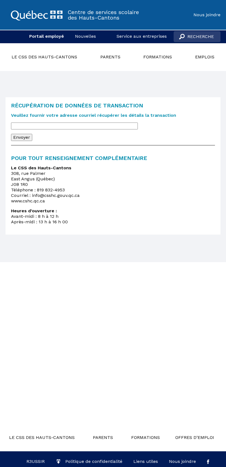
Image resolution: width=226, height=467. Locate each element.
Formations (157, 56)
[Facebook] (208, 461)
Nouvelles (85, 36)
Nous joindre (206, 14)
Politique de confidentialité (93, 461)
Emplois (204, 56)
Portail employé (46, 36)
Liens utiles (145, 461)
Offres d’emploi (194, 437)
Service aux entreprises (142, 36)
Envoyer (21, 137)
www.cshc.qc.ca (28, 200)
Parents (110, 56)
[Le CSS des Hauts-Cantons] (37, 15)
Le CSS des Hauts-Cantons (44, 56)
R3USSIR (35, 461)
